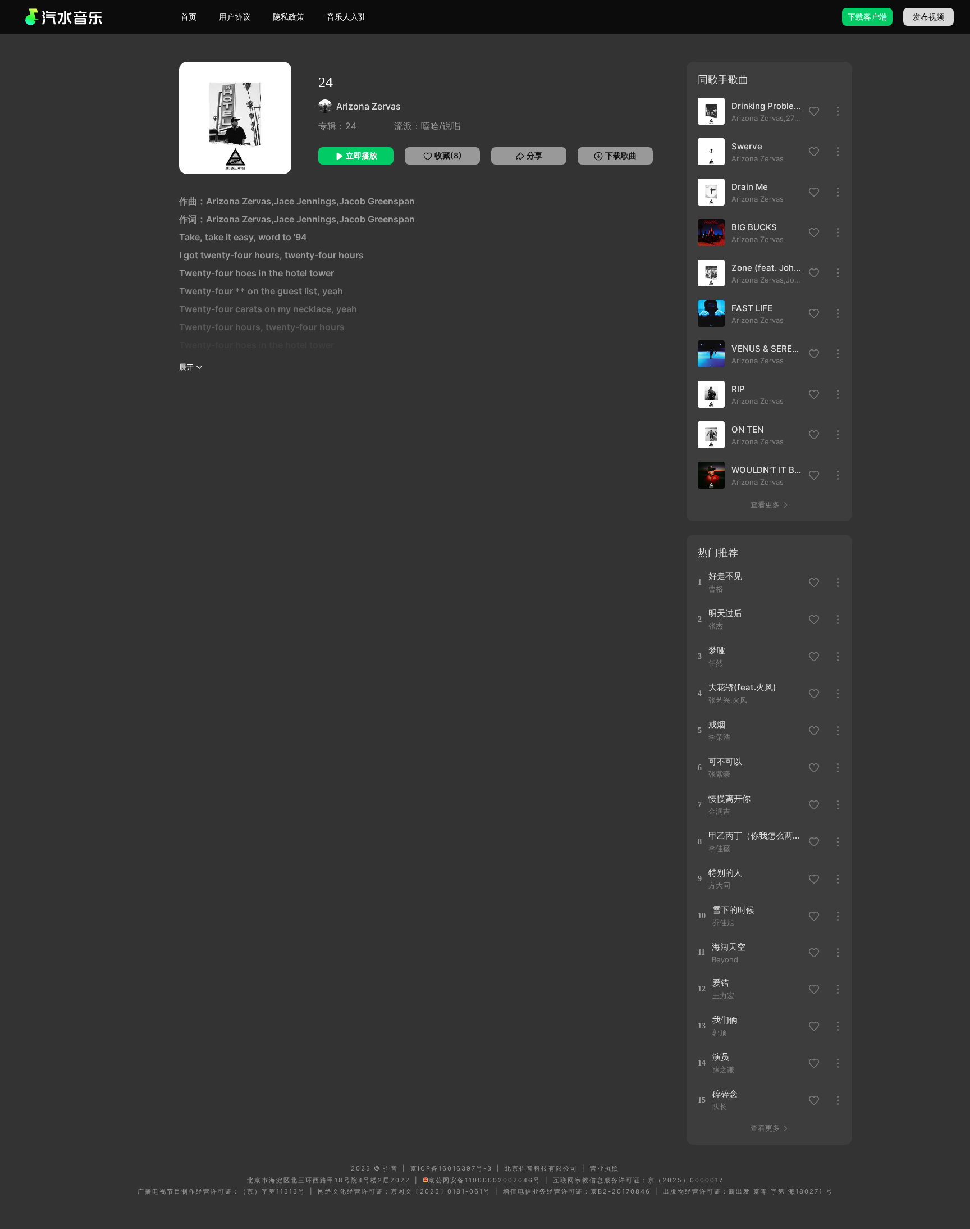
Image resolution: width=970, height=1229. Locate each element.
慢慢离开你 (729, 798)
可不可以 (725, 761)
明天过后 (725, 613)
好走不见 (725, 576)
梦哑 (716, 650)
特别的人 (725, 872)
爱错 (720, 982)
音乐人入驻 (346, 16)
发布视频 (928, 16)
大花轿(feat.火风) (742, 687)
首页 (188, 16)
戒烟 (716, 724)
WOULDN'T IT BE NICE (766, 470)
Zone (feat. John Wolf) (766, 267)
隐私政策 (288, 16)
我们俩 (725, 1019)
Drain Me (749, 186)
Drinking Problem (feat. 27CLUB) (766, 106)
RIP (738, 389)
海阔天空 (728, 946)
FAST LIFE (751, 308)
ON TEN (747, 429)
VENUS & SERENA (766, 348)
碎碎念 (725, 1094)
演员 (720, 1057)
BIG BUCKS (754, 227)
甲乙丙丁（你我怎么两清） (754, 835)
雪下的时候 (733, 909)
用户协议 (234, 16)
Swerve (746, 146)
